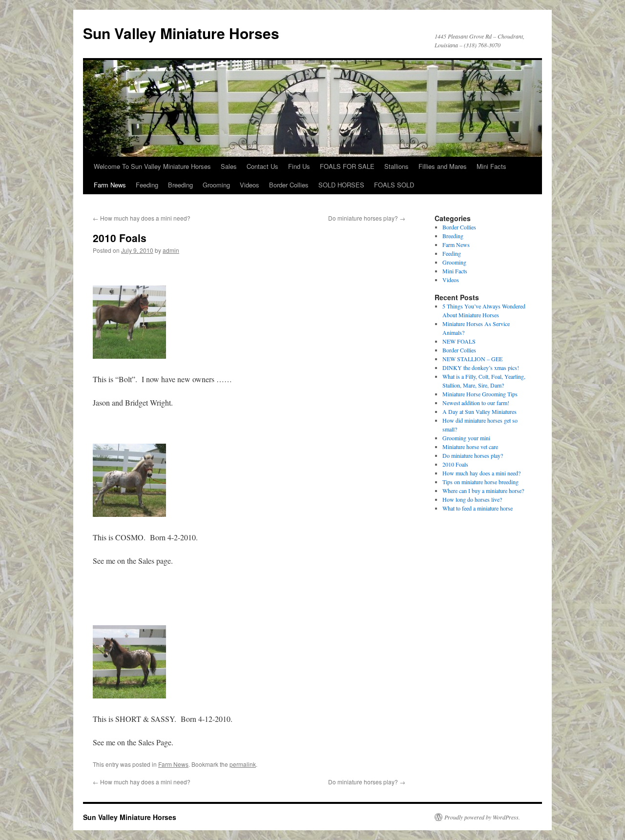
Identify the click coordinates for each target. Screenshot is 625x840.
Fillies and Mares (442, 166)
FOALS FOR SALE (347, 166)
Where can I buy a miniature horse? (483, 490)
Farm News (110, 184)
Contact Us (262, 166)
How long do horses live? (472, 499)
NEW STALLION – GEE (472, 359)
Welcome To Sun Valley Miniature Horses (152, 166)
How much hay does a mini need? (141, 218)
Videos (249, 184)
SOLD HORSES (341, 184)
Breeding (180, 184)
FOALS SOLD (394, 184)
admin (171, 250)
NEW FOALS (459, 341)
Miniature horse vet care (470, 447)
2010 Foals (455, 464)
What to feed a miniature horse (477, 508)
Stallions (396, 166)
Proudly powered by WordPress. (482, 817)
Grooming (216, 184)
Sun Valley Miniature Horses (181, 32)
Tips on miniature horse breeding (480, 482)
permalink (242, 764)
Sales (229, 166)
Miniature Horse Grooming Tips (480, 394)
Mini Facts (491, 166)
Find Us (299, 166)
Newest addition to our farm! (475, 403)
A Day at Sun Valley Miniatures (479, 411)
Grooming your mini (466, 438)
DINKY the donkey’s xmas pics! (480, 367)
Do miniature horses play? (366, 218)
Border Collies (289, 184)
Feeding (147, 184)
